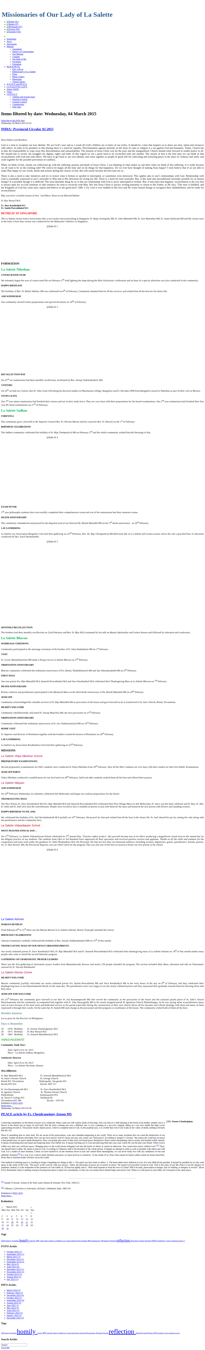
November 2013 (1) (15, 1272)
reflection (124, 1240)
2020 (3, 1241)
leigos (78, 1241)
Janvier (33, 1241)
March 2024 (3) (13, 1290)
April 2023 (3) (13, 1310)
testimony (161, 1241)
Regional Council (138, 1241)
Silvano (148, 1241)
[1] (158, 1145)
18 (12, 1222)
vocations (174, 1241)
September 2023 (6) (15, 1300)
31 (7, 1228)
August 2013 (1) (14, 1277)
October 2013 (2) (14, 1274)
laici (42, 1241)
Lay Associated (69, 1241)
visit (168, 1241)
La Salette (57, 1241)
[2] (19, 1154)
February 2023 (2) (15, 1313)
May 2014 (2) (13, 1264)
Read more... (6, 1105)
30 (3, 1228)
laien (51, 1241)
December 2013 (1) (15, 1269)
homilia (15, 1241)
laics (47, 1241)
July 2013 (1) (12, 1279)
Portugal (113, 1241)
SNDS (154, 1241)
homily (24, 1240)
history (9, 1241)
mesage (84, 1241)
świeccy (181, 1241)
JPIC (38, 1241)
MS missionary (94, 1241)
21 (27, 1222)
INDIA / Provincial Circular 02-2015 (27, 129)
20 (22, 1222)
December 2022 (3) (15, 1318)
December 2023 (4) (15, 1295)
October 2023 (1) (14, 1298)
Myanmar (105, 1241)
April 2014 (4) (13, 1267)
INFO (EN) (18, 1103)
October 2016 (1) (14, 1252)
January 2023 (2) (14, 1315)
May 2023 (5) (13, 1308)
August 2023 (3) (14, 1303)
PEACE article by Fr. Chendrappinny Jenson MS (36, 1114)
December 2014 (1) (15, 1259)
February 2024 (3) (15, 1293)
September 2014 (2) (15, 1262)
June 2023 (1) (13, 1305)
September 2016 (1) (15, 1254)
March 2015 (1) (13, 1257)
